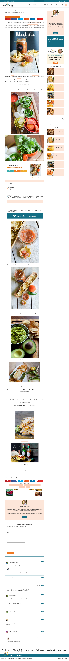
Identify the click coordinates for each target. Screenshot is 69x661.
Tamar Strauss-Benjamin (14, 603)
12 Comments (18, 12)
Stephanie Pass (12, 631)
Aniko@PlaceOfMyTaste (15, 568)
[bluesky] (64, 1)
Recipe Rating (9, 528)
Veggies (27, 486)
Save (25, 170)
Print (11, 170)
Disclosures (12, 1)
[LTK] (61, 1)
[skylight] (63, 1)
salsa (23, 79)
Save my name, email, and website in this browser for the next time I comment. (18, 550)
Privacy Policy (29, 658)
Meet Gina (24, 517)
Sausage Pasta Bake (59, 171)
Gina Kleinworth (13, 638)
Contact (8, 1)
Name (8, 541)
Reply (42, 561)
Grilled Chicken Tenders (59, 102)
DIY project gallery (27, 389)
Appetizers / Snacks (13, 484)
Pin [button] (17, 170)
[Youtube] (58, 1)
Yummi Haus (8, 5)
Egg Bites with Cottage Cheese (59, 86)
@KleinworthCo (22, 216)
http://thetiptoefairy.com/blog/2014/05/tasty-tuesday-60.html (31, 634)
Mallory (11, 611)
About (5, 1)
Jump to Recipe (22, 12)
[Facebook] (52, 1)
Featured (21, 484)
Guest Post (27, 484)
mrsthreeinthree (12, 619)
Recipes (38, 484)
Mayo (12, 75)
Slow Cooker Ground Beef (59, 70)
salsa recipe (19, 78)
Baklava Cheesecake (59, 155)
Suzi (10, 577)
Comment (8, 532)
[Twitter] (56, 1)
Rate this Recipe (36, 177)
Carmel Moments (12, 562)
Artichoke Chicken (59, 78)
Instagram (33, 484)
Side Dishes (22, 486)
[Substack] (60, 1)
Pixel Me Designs (64, 658)
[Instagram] (55, 1)
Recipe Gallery (35, 389)
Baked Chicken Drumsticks (59, 110)
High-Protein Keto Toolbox (59, 94)
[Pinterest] (53, 1)
